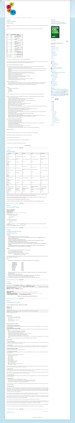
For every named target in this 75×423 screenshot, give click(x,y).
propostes (59, 94)
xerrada (62, 95)
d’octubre (53, 113)
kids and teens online (54, 75)
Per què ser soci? (19, 17)
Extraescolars (29, 17)
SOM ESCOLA (53, 53)
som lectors (52, 95)
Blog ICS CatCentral (54, 63)
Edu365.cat (53, 56)
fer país (60, 92)
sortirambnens (54, 85)
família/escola (65, 90)
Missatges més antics (45, 411)
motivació (61, 93)
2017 (52, 104)
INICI (6, 17)
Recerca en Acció (54, 83)
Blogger (42, 417)
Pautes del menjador (11, 21)
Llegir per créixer (54, 79)
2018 (52, 103)
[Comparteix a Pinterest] (22, 147)
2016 (52, 105)
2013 (52, 108)
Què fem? (14, 17)
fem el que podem (60, 91)
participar (52, 94)
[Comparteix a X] (21, 147)
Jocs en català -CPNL (54, 74)
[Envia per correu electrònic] (19, 147)
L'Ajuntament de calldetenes (55, 48)
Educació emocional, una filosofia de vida (57, 67)
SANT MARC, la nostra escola (55, 47)
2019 (52, 102)
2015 (52, 106)
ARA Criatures (54, 62)
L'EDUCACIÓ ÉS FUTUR (55, 54)
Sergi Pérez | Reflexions (55, 84)
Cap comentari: (16, 147)
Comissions (24, 17)
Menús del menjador (11, 151)
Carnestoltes (9, 283)
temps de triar (56, 95)
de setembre (53, 114)
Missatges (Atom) (12, 412)
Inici (27, 411)
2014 (52, 107)
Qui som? (10, 17)
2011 (52, 110)
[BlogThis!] (20, 147)
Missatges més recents (9, 411)
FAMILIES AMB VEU (54, 52)
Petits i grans (53, 80)
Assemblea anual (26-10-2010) (13, 302)
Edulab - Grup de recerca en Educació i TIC (57, 68)
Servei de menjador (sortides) (13, 207)
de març (53, 115)
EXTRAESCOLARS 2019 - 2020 (55, 21)
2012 (52, 109)
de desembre (54, 111)
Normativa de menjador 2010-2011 (14, 231)
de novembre (54, 112)
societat (64, 94)
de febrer (53, 116)
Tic (59, 95)
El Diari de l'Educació (54, 55)
